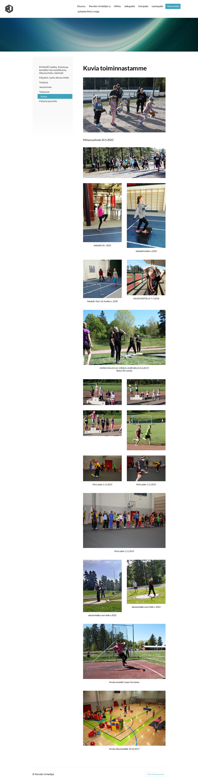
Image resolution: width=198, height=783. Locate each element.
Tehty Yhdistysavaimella (155, 774)
